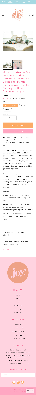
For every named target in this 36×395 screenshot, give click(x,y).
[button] (3, 15)
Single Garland (10, 105)
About (18, 298)
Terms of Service (18, 339)
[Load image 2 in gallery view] (18, 65)
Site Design (25, 389)
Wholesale (18, 306)
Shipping (6, 98)
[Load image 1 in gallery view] (7, 65)
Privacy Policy (18, 328)
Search (18, 324)
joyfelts (14, 389)
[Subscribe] (32, 375)
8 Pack (7, 110)
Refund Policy (18, 332)
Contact (18, 313)
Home (18, 295)
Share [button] (7, 249)
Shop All (18, 309)
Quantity (5, 114)
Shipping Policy (18, 335)
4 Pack (23, 105)
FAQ (18, 302)
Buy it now (18, 132)
